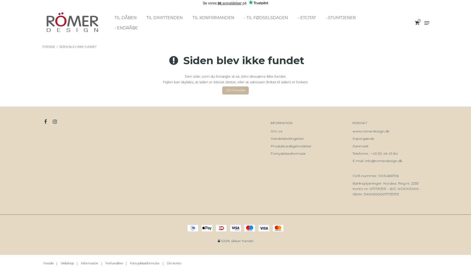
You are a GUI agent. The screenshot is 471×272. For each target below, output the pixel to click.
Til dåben (126, 17)
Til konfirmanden (213, 17)
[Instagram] (57, 122)
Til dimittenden (164, 17)
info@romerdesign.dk (383, 161)
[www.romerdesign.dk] (72, 23)
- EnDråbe (126, 28)
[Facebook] (48, 122)
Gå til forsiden (236, 90)
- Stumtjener (341, 17)
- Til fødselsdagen (266, 17)
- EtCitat (307, 17)
